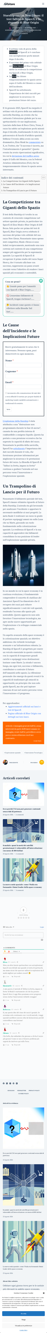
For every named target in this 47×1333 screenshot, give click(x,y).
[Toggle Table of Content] (42, 177)
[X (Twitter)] (7, 1083)
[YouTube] (17, 1083)
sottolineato (19, 448)
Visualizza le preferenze (23, 1326)
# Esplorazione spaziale (12, 753)
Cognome (10, 371)
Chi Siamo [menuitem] (11, 1090)
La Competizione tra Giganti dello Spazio (21, 181)
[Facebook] (3, 1083)
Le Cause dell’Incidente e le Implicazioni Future (21, 186)
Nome (8, 360)
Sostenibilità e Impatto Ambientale (18, 30)
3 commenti (20, 890)
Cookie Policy (23, 1330)
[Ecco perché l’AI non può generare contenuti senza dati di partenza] (23, 794)
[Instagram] (10, 1083)
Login (42, 927)
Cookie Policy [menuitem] (23, 1093)
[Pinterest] (13, 1083)
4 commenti (23, 33)
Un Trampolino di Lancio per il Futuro (20, 190)
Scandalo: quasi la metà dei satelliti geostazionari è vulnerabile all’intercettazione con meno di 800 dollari (22, 848)
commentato (35, 142)
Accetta (23, 1314)
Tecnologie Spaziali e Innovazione (27, 31)
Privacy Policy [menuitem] (34, 1090)
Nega (23, 1320)
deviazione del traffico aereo (25, 156)
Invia (8, 409)
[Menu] (43, 4)
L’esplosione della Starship (15, 421)
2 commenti (20, 815)
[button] (44, 1293)
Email (8, 382)
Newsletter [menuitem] (21, 1090)
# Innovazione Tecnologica (33, 753)
